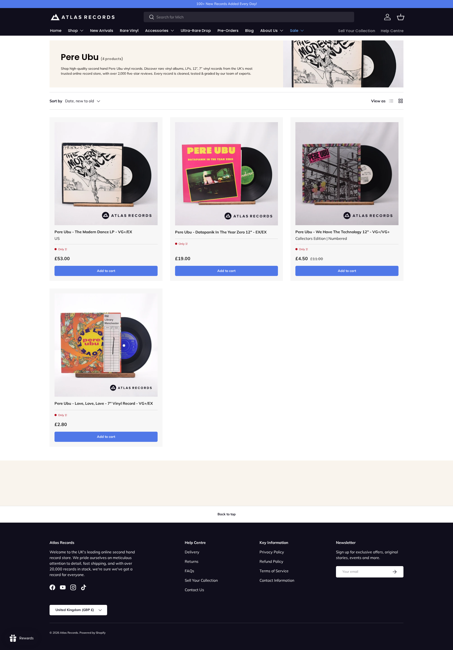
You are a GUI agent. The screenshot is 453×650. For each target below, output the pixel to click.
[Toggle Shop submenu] (81, 30)
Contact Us (194, 589)
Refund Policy (271, 561)
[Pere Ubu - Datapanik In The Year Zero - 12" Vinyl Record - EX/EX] (226, 173)
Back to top (227, 514)
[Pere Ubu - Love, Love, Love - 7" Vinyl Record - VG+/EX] (106, 345)
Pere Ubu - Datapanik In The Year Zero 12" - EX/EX (221, 232)
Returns (191, 561)
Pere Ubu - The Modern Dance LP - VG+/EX (93, 231)
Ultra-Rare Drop (196, 30)
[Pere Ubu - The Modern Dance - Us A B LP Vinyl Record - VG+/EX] (106, 173)
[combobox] (249, 17)
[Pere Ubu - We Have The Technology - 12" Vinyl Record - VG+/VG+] (346, 173)
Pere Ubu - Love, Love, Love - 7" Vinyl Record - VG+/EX (104, 403)
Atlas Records (69, 632)
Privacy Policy (272, 552)
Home (55, 30)
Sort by (56, 101)
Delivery (192, 552)
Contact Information (277, 580)
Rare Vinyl (129, 30)
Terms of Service (274, 570)
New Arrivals (101, 30)
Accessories (156, 30)
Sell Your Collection (356, 31)
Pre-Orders (228, 30)
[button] (400, 17)
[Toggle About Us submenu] (281, 30)
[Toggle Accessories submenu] (172, 30)
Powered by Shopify (92, 632)
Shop (73, 30)
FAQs (189, 570)
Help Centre (392, 31)
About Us (269, 30)
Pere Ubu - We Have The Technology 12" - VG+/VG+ (342, 231)
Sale (294, 30)
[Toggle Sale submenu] (302, 30)
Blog (249, 30)
